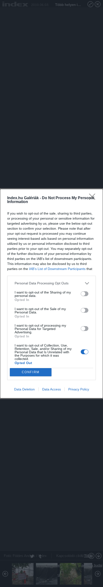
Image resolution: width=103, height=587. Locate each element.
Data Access (51, 389)
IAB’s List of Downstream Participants (57, 269)
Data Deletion (24, 389)
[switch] (84, 293)
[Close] (93, 198)
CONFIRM (31, 372)
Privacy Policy (78, 389)
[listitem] (51, 283)
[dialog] (51, 293)
